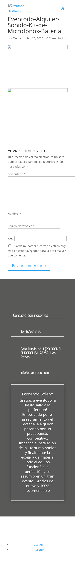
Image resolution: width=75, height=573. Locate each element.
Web (11, 238)
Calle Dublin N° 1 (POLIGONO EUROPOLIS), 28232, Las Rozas (41, 353)
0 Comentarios (56, 38)
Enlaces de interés (38, 539)
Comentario (17, 174)
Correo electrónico (21, 226)
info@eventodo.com (35, 372)
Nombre (14, 213)
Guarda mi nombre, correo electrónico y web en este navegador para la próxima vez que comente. (37, 250)
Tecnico (18, 38)
